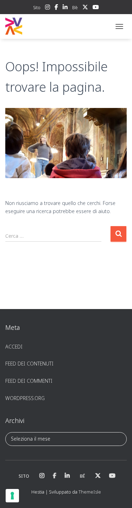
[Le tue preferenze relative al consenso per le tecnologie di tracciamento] (12, 495)
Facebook (56, 8)
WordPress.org (25, 398)
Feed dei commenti (28, 380)
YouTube (96, 8)
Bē (75, 8)
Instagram (47, 8)
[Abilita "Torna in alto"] (118, 494)
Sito (36, 8)
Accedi (14, 346)
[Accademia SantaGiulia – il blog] (35, 26)
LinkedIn (65, 8)
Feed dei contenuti (29, 363)
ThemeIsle (89, 492)
